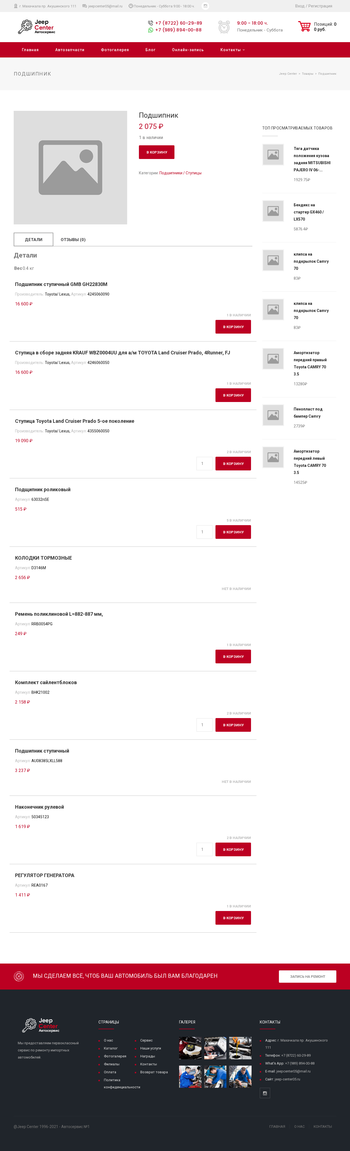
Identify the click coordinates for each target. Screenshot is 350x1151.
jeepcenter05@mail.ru (105, 6)
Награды (147, 1056)
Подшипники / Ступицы (180, 173)
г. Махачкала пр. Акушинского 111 (47, 6)
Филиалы (111, 1064)
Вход (300, 6)
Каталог (111, 1048)
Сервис (146, 1040)
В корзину (157, 152)
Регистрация (320, 6)
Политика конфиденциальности (122, 1083)
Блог (150, 50)
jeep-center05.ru (287, 1079)
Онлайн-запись (188, 50)
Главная (30, 50)
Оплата (110, 1072)
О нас (108, 1040)
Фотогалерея (115, 50)
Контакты (230, 50)
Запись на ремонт (307, 976)
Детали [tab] (33, 239)
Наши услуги (150, 1048)
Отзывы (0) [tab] (73, 239)
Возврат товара (154, 1072)
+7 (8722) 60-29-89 (178, 23)
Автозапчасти (69, 50)
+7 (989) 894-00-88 (178, 30)
